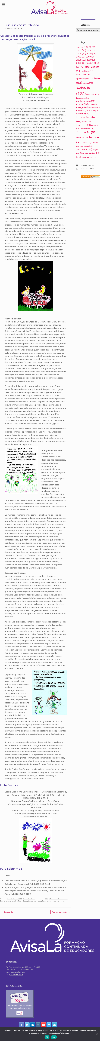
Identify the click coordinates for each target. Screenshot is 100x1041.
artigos (88, 83)
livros (87, 143)
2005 (91, 53)
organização (86, 146)
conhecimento (85, 101)
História (82, 137)
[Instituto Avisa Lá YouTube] (43, 1024)
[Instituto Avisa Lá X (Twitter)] (27, 1024)
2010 (80, 63)
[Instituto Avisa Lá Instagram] (38, 1024)
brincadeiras (82, 98)
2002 (81, 50)
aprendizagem (84, 78)
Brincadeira (92, 94)
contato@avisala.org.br (15, 972)
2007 (90, 56)
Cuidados (82, 110)
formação (86, 132)
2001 (91, 47)
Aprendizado (83, 74)
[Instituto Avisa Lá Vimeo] (48, 1024)
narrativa (14, 901)
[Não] (96, 1034)
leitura (8, 901)
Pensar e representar (61, 912)
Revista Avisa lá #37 (14, 899)
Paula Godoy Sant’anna (27, 901)
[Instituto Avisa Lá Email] (54, 1024)
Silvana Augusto (89, 157)
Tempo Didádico (29, 899)
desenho (82, 113)
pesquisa (84, 149)
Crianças (82, 107)
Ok (47, 1037)
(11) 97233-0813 (16, 975)
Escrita (2, 901)
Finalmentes (87, 128)
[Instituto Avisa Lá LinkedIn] (32, 1024)
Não (53, 1037)
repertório (63, 901)
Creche (82, 104)
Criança (92, 104)
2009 (46, 899)
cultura (93, 111)
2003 (90, 50)
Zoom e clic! (7, 912)
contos (64, 899)
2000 (80, 47)
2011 (89, 63)
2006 (80, 57)
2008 (81, 60)
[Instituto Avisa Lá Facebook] (21, 1024)
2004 (81, 53)
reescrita (55, 901)
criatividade (94, 107)
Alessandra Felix (55, 899)
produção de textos (43, 901)
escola (86, 121)
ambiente (87, 71)
